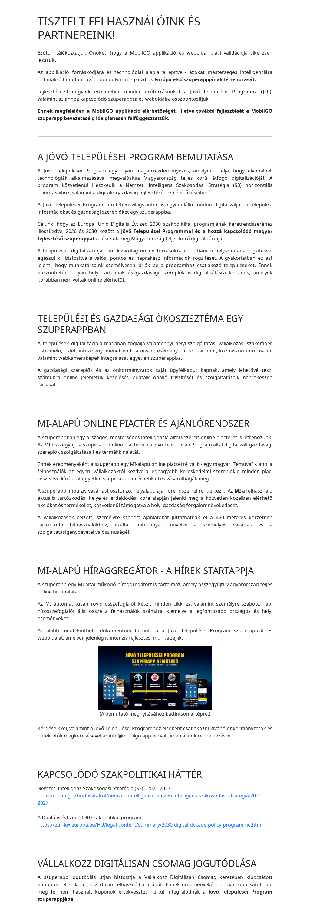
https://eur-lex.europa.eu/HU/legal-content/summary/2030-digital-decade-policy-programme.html (150, 824)
